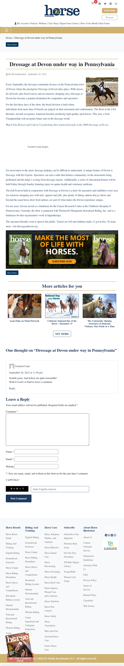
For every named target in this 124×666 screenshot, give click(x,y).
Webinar (42, 23)
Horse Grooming (52, 571)
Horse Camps (12, 567)
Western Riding (13, 627)
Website (10, 466)
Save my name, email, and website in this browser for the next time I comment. (48, 473)
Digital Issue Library (69, 23)
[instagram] (116, 3)
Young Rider (70, 571)
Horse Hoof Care (52, 582)
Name (10, 451)
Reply (12, 388)
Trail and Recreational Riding (11, 618)
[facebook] (99, 3)
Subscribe (109, 10)
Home (9, 37)
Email (10, 459)
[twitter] (105, 3)
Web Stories (88, 605)
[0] (92, 3)
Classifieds (88, 600)
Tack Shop (53, 23)
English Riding (13, 552)
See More (62, 334)
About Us (87, 537)
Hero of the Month (89, 23)
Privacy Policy (90, 580)
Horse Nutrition (52, 601)
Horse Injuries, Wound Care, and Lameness (51, 591)
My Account (22, 23)
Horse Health (51, 577)
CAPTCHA (13, 480)
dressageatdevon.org (27, 226)
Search (111, 17)
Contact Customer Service (87, 546)
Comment (12, 411)
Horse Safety (50, 616)
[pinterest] (110, 3)
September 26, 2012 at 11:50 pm (25, 372)
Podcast (33, 23)
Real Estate (104, 23)
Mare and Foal (51, 630)
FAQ (85, 574)
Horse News (12, 44)
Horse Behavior (52, 547)
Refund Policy (89, 594)
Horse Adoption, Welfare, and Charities (52, 538)
